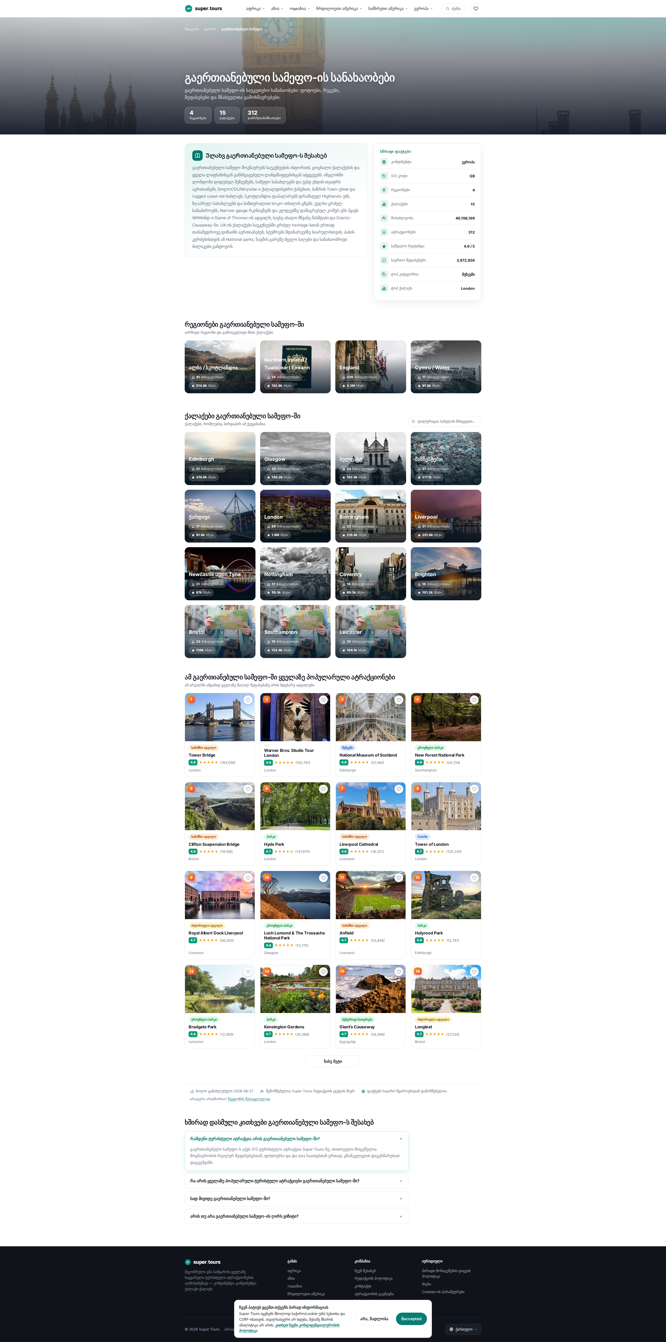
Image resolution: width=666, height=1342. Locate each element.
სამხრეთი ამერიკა (386, 8)
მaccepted (411, 1318)
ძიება (426, 1284)
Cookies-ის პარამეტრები (443, 1291)
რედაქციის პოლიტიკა (374, 1278)
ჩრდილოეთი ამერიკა (337, 8)
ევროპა (421, 8)
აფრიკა (253, 8)
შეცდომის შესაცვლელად (249, 1099)
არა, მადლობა (374, 1318)
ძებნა (456, 8)
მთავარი (192, 29)
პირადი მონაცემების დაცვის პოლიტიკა (446, 1273)
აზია (275, 8)
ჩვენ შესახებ (365, 1270)
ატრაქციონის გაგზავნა (374, 1294)
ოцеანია (298, 8)
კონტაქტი (363, 1286)
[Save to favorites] (248, 699)
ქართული (464, 1329)
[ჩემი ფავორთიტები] (475, 8)
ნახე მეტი (333, 1061)
